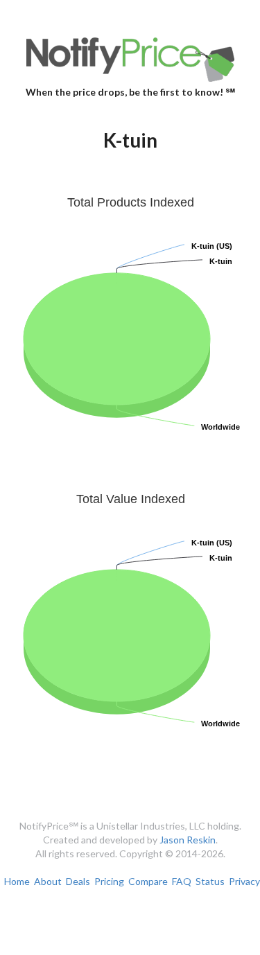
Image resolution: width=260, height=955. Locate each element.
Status (210, 881)
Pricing (109, 881)
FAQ (181, 881)
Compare (148, 881)
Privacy (244, 881)
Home (17, 881)
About (48, 881)
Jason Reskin (187, 840)
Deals (78, 881)
